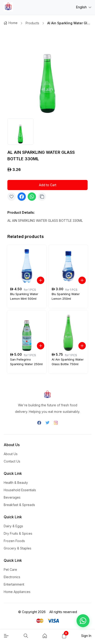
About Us (11, 454)
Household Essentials (20, 490)
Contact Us (12, 461)
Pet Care (10, 569)
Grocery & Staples (17, 548)
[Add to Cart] (40, 280)
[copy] (42, 196)
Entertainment (14, 584)
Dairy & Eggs (13, 526)
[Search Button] (26, 635)
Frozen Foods (14, 541)
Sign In (86, 636)
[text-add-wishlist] (11, 196)
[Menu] (6, 635)
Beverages (12, 497)
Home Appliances (17, 592)
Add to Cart (47, 185)
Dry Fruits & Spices (18, 533)
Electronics (12, 577)
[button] (83, 620)
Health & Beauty (16, 483)
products (32, 23)
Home (13, 23)
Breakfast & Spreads (19, 505)
